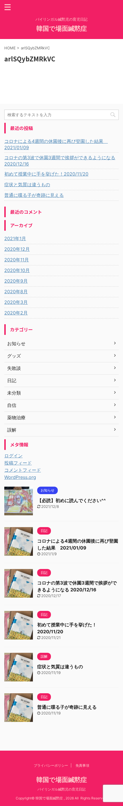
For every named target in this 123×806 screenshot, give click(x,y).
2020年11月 (16, 260)
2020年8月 (16, 291)
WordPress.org (20, 477)
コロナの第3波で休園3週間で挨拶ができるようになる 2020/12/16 (59, 161)
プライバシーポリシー (51, 765)
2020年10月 (17, 270)
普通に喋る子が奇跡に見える (34, 195)
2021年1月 (15, 238)
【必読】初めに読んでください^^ (71, 500)
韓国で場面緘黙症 (61, 28)
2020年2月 (16, 313)
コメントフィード (22, 470)
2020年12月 (17, 249)
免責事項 (82, 765)
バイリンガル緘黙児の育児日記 (61, 789)
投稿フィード (18, 463)
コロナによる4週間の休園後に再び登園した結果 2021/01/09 (56, 144)
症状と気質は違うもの (27, 184)
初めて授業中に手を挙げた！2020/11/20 (46, 174)
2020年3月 (16, 302)
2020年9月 (16, 281)
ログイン (13, 456)
